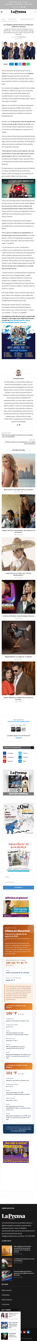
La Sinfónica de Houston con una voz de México (24, 1259)
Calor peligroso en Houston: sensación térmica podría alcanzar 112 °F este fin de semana (22, 1249)
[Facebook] (12, 7)
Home (3, 19)
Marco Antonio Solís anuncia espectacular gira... (13, 1325)
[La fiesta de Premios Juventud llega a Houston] (18, 597)
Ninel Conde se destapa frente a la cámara (18, 489)
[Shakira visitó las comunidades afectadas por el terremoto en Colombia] (18, 511)
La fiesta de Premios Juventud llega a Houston (18, 616)
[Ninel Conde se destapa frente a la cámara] (18, 470)
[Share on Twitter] (20, 64)
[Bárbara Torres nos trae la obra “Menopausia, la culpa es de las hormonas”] (4, 1316)
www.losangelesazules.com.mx (14, 322)
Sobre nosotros (7, 1290)
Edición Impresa (9, 4)
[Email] (24, 7)
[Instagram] (17, 7)
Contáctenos (28, 4)
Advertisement (19, 4)
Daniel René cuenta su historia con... (13, 1335)
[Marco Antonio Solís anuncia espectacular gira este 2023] (4, 1325)
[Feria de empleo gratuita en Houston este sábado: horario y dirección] (7, 1276)
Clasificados (6, 1295)
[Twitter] (14, 7)
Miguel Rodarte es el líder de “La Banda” (18, 657)
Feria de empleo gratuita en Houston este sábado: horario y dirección (24, 1273)
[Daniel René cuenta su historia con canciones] (4, 1336)
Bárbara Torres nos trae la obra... (13, 1315)
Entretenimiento (12, 19)
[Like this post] (12, 64)
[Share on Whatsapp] (28, 64)
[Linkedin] (19, 7)
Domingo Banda (21, 37)
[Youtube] (21, 7)
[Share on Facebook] (16, 64)
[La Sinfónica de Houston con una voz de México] (7, 1263)
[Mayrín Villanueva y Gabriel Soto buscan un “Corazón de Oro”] (18, 678)
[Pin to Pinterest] (24, 64)
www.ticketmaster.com (19, 320)
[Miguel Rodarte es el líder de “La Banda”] (18, 637)
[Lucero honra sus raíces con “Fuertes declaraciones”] (18, 554)
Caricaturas (5, 1304)
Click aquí (18, 738)
